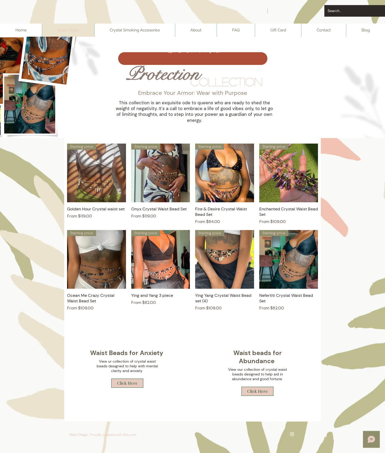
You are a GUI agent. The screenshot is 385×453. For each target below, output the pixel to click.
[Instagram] (292, 434)
